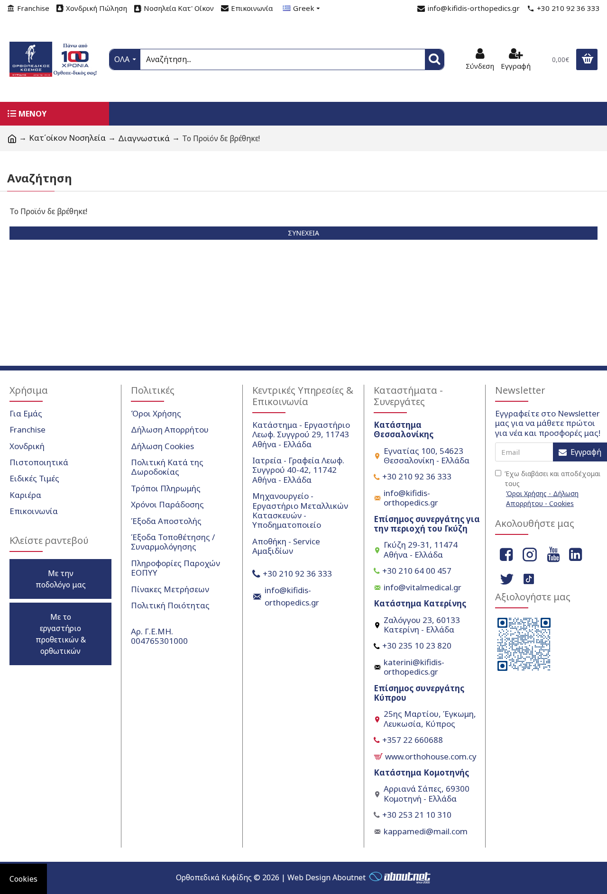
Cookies (23, 879)
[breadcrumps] (12, 138)
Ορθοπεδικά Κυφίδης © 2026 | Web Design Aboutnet (271, 877)
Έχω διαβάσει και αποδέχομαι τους (552, 488)
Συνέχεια (303, 232)
